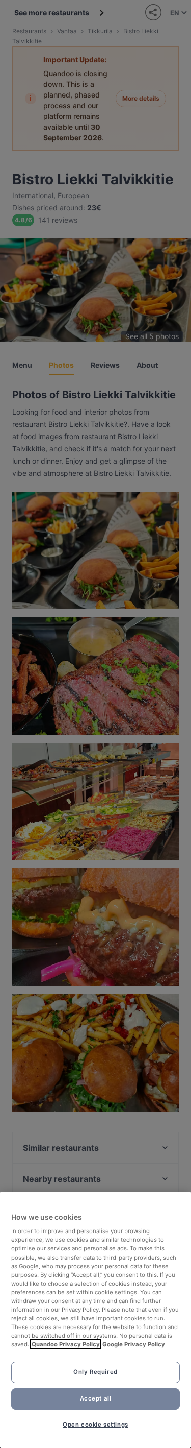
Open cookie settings (95, 1424)
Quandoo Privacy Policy (66, 1344)
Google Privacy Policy (133, 1344)
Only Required (95, 1371)
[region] (95, 1320)
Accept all (96, 1398)
